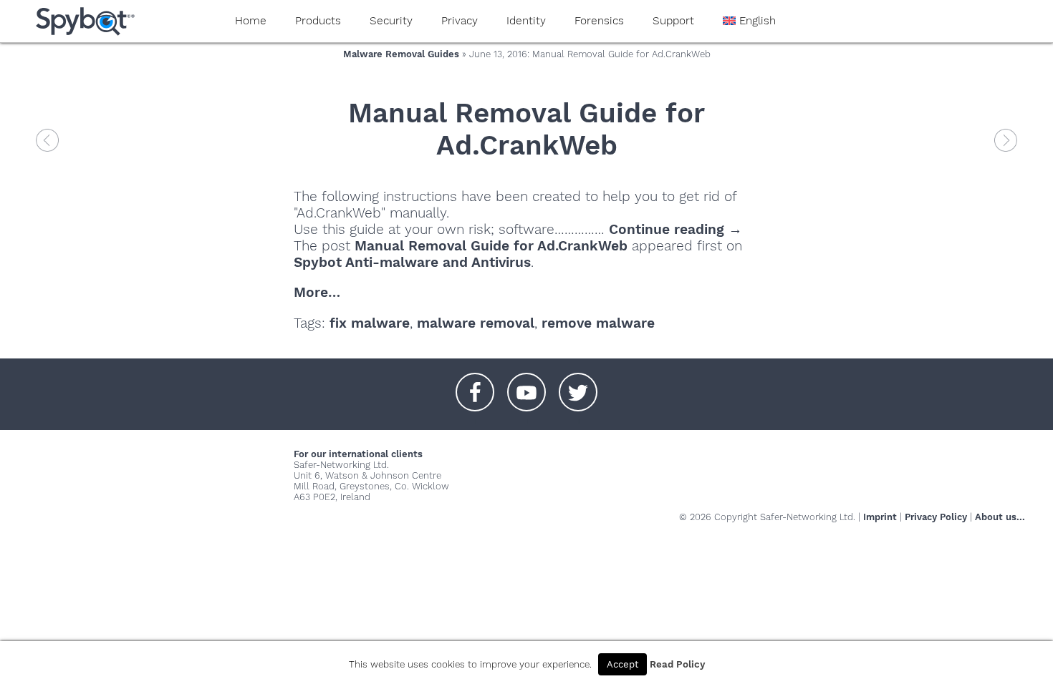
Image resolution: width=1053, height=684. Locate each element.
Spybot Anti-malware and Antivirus (412, 262)
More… (317, 292)
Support (673, 20)
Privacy (459, 20)
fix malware (370, 323)
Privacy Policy (936, 517)
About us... (1000, 517)
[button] (475, 384)
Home (250, 20)
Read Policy (677, 664)
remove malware (598, 323)
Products (318, 20)
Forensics (599, 20)
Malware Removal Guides (401, 54)
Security (391, 20)
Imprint (880, 517)
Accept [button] (622, 664)
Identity (526, 20)
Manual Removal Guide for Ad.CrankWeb (526, 129)
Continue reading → (675, 229)
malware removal (475, 323)
